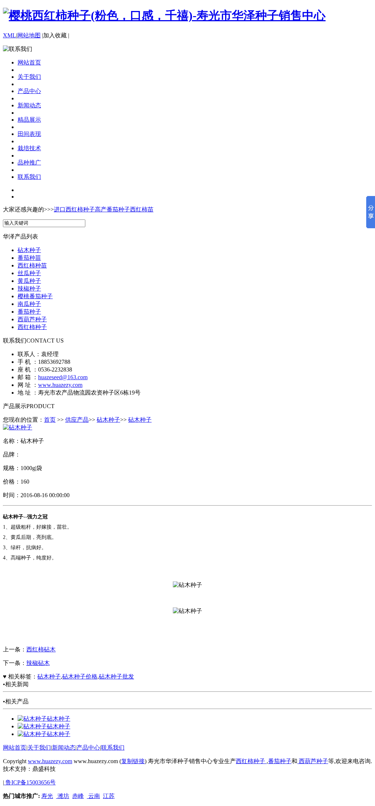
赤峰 (78, 796)
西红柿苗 (141, 209)
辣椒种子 (29, 288)
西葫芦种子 (32, 319)
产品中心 (29, 91)
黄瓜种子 (29, 281)
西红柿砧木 (41, 649)
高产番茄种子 (112, 209)
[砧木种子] (32, 719)
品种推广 (29, 162)
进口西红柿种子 (74, 209)
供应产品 (77, 420)
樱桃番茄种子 (35, 296)
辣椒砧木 (38, 663)
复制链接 (133, 761)
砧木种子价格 (79, 676)
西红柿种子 (32, 327)
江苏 (109, 796)
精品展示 (29, 120)
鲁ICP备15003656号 (30, 782)
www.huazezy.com (60, 385)
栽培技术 (29, 148)
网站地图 (29, 35)
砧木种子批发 (116, 676)
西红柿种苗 (32, 265)
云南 (93, 796)
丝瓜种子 (29, 273)
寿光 (47, 796)
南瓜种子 (29, 304)
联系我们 (29, 177)
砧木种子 (29, 250)
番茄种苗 (29, 258)
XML (9, 35)
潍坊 (62, 796)
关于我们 (29, 77)
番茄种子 (29, 311)
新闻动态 (29, 105)
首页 (50, 420)
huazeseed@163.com (63, 377)
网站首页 (29, 62)
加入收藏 (55, 35)
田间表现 (29, 134)
